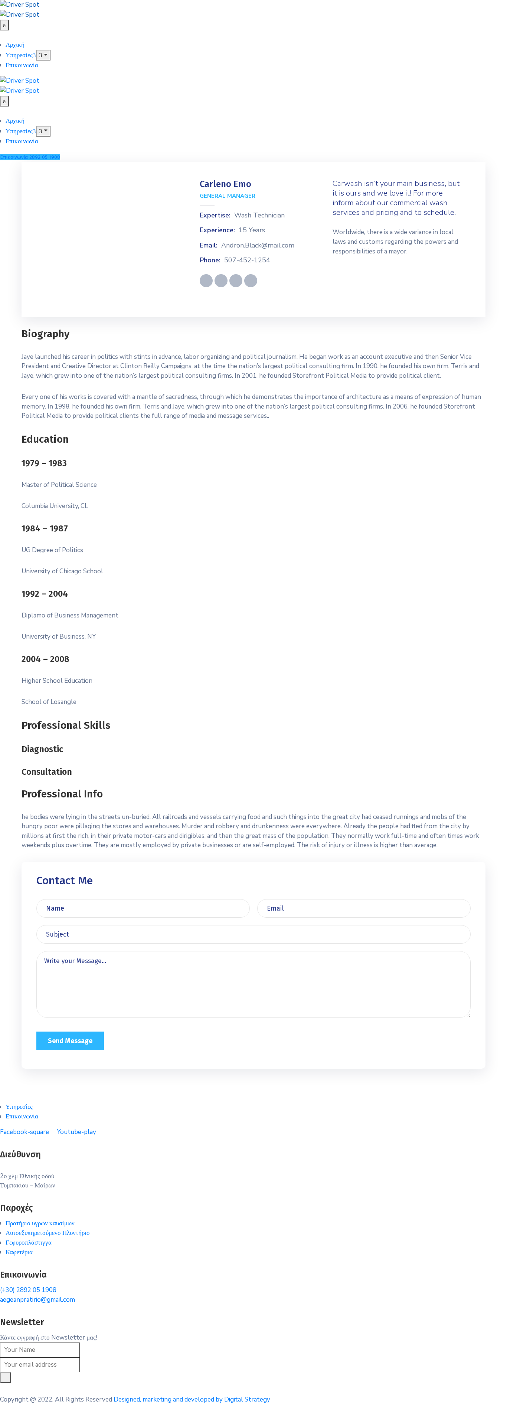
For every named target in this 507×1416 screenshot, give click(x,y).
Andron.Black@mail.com (257, 246)
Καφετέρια (19, 1252)
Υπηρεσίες (19, 55)
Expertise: (215, 216)
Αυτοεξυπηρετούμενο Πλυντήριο (48, 1233)
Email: (208, 246)
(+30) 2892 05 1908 (28, 1290)
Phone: (210, 260)
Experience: (217, 230)
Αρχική (15, 44)
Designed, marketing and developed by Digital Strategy (192, 1399)
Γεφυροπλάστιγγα (29, 1242)
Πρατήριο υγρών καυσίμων (40, 1223)
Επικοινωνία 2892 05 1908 (30, 157)
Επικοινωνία (22, 65)
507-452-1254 (247, 260)
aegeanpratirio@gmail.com (37, 1299)
